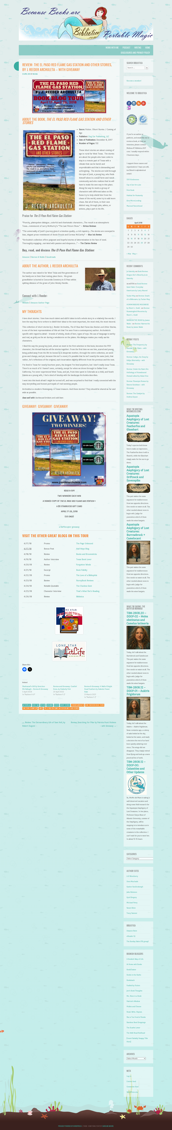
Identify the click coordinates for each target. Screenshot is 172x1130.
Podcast (126, 47)
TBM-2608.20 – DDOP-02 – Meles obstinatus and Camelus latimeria (138, 618)
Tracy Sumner (132, 913)
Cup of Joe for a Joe (134, 185)
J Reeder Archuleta (77, 705)
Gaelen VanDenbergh (135, 887)
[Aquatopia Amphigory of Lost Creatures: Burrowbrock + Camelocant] (138, 564)
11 (138, 235)
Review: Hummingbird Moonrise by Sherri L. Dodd (138, 311)
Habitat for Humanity (135, 195)
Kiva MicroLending (134, 201)
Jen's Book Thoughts (134, 991)
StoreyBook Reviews (85, 580)
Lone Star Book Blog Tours (94, 705)
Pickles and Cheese (134, 1007)
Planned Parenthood (134, 206)
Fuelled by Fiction (133, 985)
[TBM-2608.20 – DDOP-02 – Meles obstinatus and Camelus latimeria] (138, 649)
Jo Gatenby (131, 271)
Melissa (35, 74)
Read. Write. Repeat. (134, 1012)
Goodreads (51, 257)
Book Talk (35, 705)
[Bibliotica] (86, 43)
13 (145, 235)
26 (142, 243)
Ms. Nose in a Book (134, 996)
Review (56, 705)
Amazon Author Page (40, 303)
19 (142, 239)
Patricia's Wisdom (133, 1001)
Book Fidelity (81, 570)
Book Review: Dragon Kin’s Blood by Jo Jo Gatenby (137, 274)
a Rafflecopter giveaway (69, 527)
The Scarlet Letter (133, 1028)
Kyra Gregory (132, 897)
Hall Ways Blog (82, 549)
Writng (137, 47)
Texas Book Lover (84, 559)
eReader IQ (131, 936)
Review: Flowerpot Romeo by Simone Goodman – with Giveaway (137, 384)
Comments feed (132, 1087)
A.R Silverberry (132, 876)
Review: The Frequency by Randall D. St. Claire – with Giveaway (137, 348)
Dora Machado (132, 881)
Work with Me (112, 47)
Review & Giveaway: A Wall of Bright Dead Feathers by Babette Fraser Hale (98, 689)
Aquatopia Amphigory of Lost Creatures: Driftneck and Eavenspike (138, 473)
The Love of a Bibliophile (86, 575)
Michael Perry (132, 903)
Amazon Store (132, 931)
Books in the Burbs (134, 975)
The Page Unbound (84, 543)
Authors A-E (27, 705)
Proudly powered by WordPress (70, 1126)
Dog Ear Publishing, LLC (98, 136)
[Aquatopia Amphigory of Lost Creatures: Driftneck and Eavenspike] (138, 493)
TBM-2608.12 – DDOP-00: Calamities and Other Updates (136, 767)
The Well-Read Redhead (136, 1033)
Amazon (25, 257)
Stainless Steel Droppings (136, 1022)
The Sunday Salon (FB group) (138, 941)
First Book (130, 190)
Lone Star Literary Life (30, 708)
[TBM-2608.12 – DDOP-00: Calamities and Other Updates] (137, 794)
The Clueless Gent (84, 586)
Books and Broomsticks (86, 554)
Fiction (43, 705)
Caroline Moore (108, 1126)
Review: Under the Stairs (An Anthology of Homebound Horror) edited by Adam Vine (137, 372)
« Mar (129, 254)
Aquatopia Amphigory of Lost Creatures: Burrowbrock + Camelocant (138, 531)
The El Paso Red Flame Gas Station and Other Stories (61, 708)
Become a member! (134, 81)
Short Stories (65, 705)
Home (147, 47)
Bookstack (131, 980)
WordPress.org (132, 1092)
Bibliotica (80, 596)
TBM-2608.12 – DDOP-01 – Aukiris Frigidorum (138, 691)
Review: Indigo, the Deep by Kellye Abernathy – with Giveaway (137, 360)
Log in (129, 1076)
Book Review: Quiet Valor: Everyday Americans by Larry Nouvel (137, 287)
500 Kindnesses (133, 180)
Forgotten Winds (83, 564)
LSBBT (40, 708)
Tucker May (131, 296)
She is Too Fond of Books (136, 1017)
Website (25, 303)
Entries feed (131, 1081)
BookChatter (131, 970)
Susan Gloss (131, 908)
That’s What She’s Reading (87, 591)
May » (134, 254)
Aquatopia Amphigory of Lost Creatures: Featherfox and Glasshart (138, 422)
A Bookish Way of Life (135, 959)
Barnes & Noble (38, 257)
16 (131, 239)
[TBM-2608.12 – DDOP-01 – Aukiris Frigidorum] (138, 720)
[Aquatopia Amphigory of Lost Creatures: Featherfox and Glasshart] (138, 442)
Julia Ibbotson (132, 892)
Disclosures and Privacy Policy (135, 52)
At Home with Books (134, 964)
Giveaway (50, 705)
